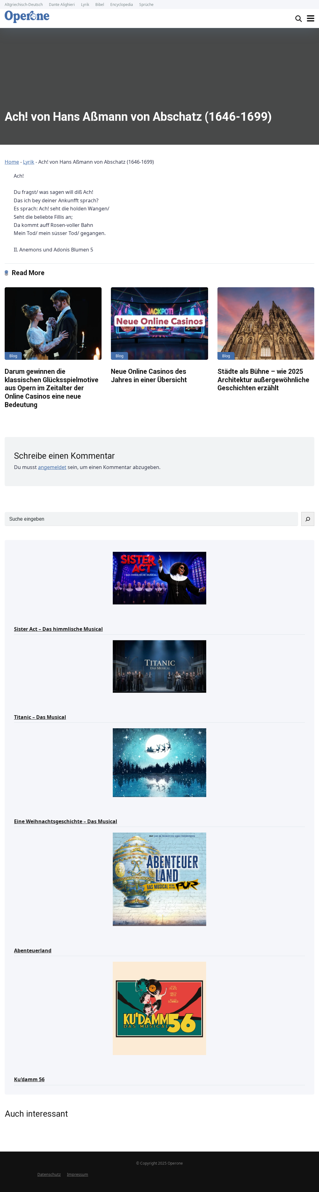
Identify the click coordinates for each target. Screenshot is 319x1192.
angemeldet (52, 467)
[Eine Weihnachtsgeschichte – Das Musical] (159, 762)
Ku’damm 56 (29, 1079)
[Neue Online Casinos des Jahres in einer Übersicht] (159, 323)
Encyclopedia (121, 4)
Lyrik (85, 4)
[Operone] (27, 17)
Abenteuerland (32, 950)
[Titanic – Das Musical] (159, 666)
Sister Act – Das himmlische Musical (58, 629)
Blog (13, 356)
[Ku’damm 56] (159, 1008)
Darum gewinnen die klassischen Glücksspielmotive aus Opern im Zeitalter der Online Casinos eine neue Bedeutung (51, 388)
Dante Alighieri (62, 4)
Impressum (77, 1174)
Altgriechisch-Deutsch (24, 4)
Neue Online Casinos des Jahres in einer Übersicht (149, 376)
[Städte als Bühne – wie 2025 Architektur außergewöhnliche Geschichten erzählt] (265, 323)
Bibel (99, 4)
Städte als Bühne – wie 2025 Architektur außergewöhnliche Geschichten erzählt (263, 380)
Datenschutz (49, 1174)
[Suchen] (307, 519)
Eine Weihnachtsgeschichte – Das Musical (65, 821)
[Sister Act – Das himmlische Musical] (159, 577)
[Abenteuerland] (159, 878)
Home (12, 161)
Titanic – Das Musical (40, 717)
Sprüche (146, 4)
